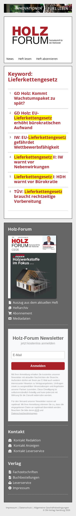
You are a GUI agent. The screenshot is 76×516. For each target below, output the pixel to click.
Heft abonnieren (47, 59)
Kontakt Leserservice (29, 451)
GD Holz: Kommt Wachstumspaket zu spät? (34, 98)
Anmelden (38, 366)
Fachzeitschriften (25, 472)
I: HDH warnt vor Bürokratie (40, 179)
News (10, 59)
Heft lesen (25, 59)
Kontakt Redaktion (27, 440)
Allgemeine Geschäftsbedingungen (51, 507)
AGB (37, 410)
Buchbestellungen (26, 477)
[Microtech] (38, 8)
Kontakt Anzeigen (26, 445)
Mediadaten (21, 318)
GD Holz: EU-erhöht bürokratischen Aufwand (37, 120)
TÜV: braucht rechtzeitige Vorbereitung (38, 196)
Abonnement (22, 313)
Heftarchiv (20, 308)
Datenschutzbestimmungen (24, 413)
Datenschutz (25, 507)
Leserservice (22, 483)
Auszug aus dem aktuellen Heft (35, 302)
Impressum (21, 488)
